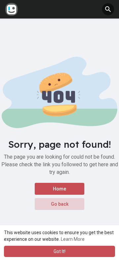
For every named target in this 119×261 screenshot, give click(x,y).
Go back (59, 204)
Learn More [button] (73, 239)
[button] (108, 9)
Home (59, 188)
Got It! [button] (59, 251)
